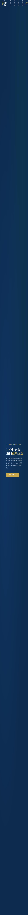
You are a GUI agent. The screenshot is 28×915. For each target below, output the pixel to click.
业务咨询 (13, 475)
